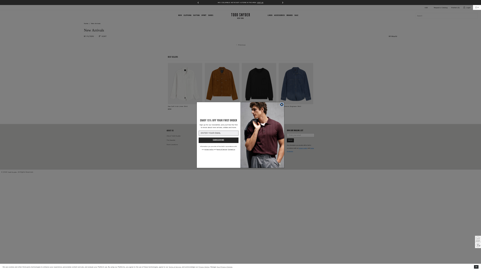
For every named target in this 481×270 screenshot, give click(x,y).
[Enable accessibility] (478, 245)
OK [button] (476, 267)
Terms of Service (175, 267)
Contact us (231, 149)
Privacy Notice (204, 267)
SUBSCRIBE (218, 140)
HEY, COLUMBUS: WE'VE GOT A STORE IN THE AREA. (240, 2)
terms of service (222, 149)
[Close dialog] (281, 104)
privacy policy (209, 149)
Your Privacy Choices (224, 267)
